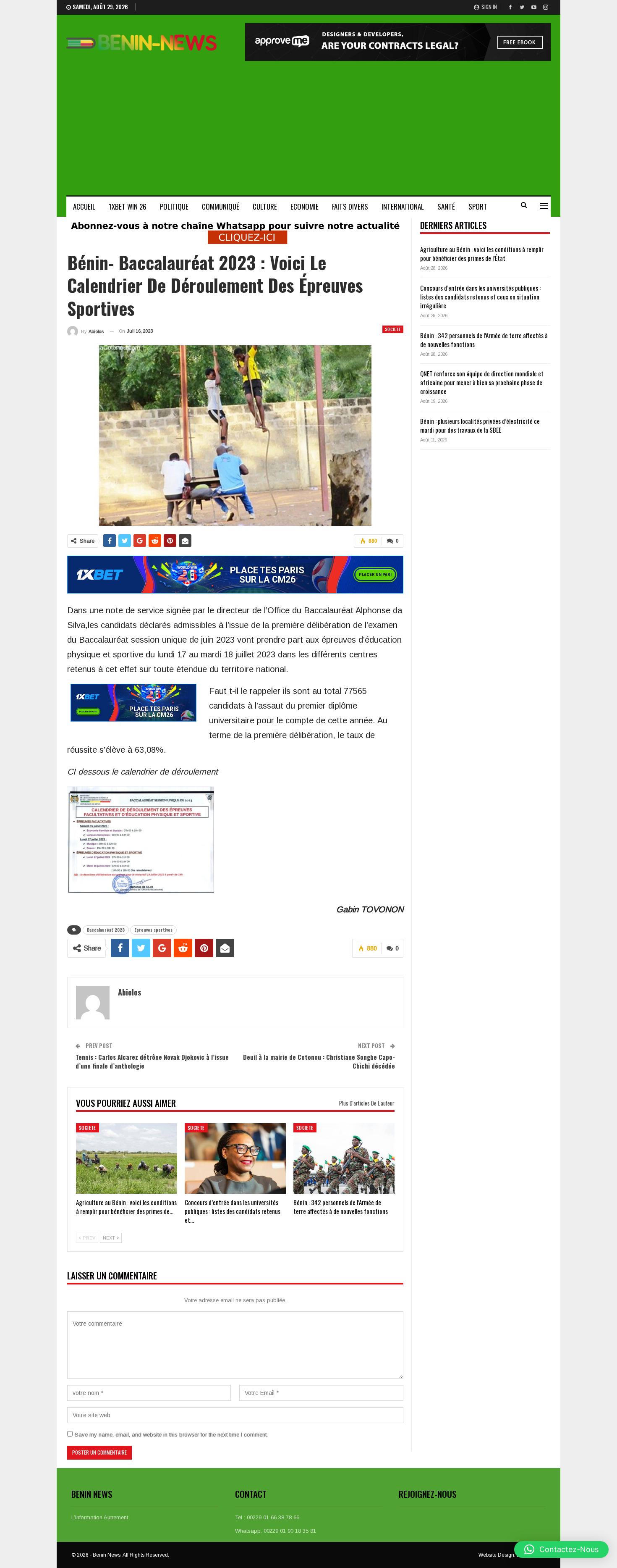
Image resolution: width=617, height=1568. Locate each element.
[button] (561, 1549)
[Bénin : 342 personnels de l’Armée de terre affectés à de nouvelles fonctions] (344, 1158)
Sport (477, 206)
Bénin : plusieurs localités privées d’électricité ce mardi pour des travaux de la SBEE (480, 425)
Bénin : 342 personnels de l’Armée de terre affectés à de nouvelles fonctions (484, 340)
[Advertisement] (308, 124)
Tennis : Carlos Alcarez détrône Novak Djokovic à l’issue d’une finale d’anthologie (152, 1061)
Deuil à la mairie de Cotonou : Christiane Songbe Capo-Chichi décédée (319, 1061)
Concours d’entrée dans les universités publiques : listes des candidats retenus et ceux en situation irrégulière (480, 296)
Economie (304, 206)
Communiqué (220, 206)
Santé (446, 206)
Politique (174, 206)
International (403, 206)
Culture (265, 206)
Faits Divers (350, 206)
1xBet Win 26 (127, 206)
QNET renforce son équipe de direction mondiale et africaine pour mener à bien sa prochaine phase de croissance (482, 382)
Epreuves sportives (153, 930)
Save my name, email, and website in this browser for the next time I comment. (171, 1434)
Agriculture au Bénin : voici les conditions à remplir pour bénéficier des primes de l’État (482, 253)
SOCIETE (393, 329)
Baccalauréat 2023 (106, 930)
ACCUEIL (84, 206)
